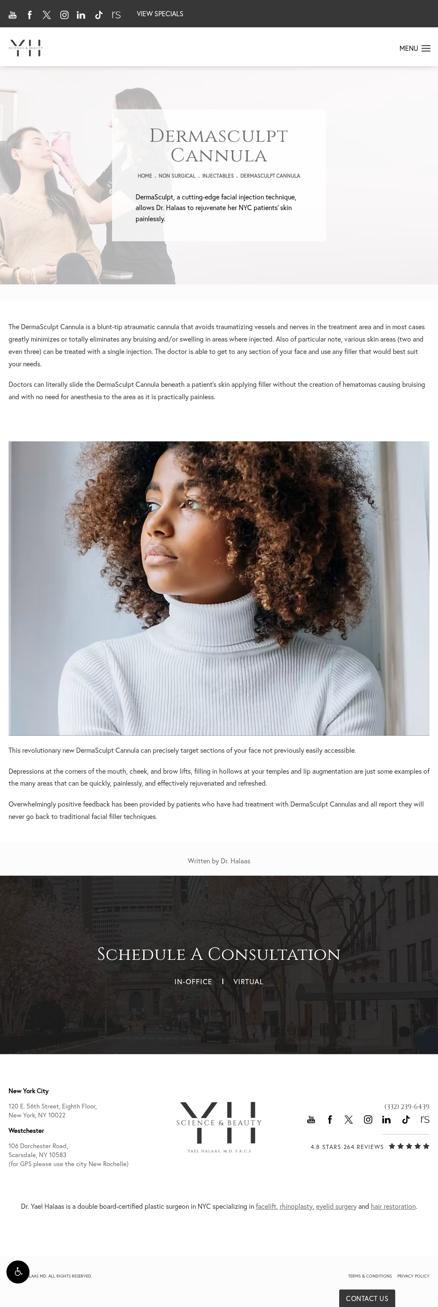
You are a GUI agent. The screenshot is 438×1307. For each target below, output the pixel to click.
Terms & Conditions (370, 1276)
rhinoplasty (296, 1206)
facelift (266, 1206)
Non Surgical (177, 176)
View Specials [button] (160, 13)
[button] (18, 1272)
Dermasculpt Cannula (270, 176)
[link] (406, 1106)
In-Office (193, 981)
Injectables (218, 176)
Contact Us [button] (367, 1298)
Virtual (248, 981)
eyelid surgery (336, 1206)
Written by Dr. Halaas (219, 861)
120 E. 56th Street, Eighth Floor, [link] (53, 1110)
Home (145, 176)
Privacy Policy (413, 1276)
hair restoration (393, 1206)
